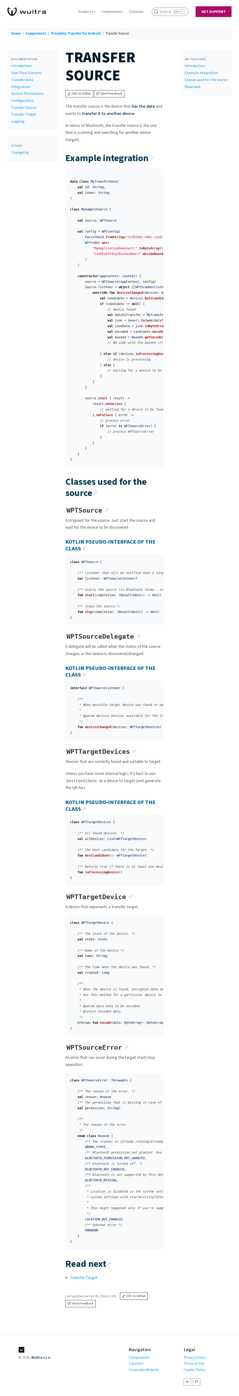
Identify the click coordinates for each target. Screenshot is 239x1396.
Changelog (20, 152)
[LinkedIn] (187, 1382)
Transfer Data (22, 79)
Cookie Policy (194, 1369)
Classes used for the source (206, 79)
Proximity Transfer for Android (76, 33)
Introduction (21, 65)
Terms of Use (194, 1363)
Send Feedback (111, 93)
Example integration (201, 72)
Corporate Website (144, 1369)
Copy (156, 173)
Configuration (22, 100)
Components (112, 11)
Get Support (213, 11)
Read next (192, 86)
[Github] (196, 1382)
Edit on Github (81, 93)
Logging (18, 121)
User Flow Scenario (26, 72)
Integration (20, 86)
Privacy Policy (195, 1357)
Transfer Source (23, 107)
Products (85, 11)
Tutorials (136, 11)
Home (16, 33)
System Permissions (27, 93)
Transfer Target (23, 114)
